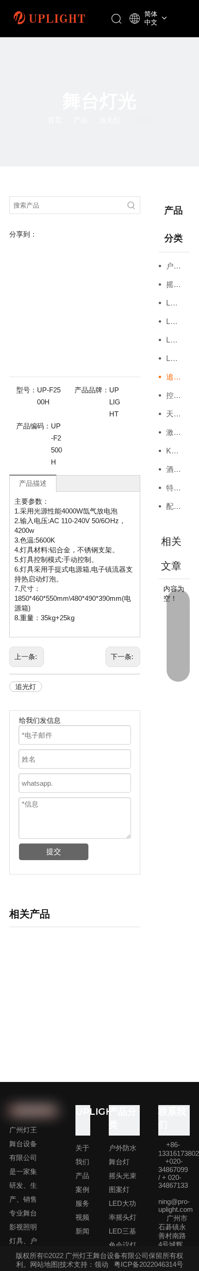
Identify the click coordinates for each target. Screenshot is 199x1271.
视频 (82, 1217)
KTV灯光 (178, 451)
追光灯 (25, 686)
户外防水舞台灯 (178, 266)
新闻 (82, 1231)
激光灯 (177, 432)
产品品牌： (92, 390)
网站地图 (44, 1264)
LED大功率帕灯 (178, 340)
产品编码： (33, 426)
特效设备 (178, 488)
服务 (82, 1203)
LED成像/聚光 (178, 358)
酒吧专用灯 (178, 469)
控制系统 (178, 395)
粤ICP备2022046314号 (148, 1264)
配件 (173, 506)
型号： (26, 390)
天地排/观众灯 (178, 414)
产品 (82, 1175)
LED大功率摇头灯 (178, 303)
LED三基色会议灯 (178, 321)
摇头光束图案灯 (178, 284)
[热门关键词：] (131, 205)
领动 (101, 1264)
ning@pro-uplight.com (175, 1205)
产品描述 (33, 483)
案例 (82, 1189)
